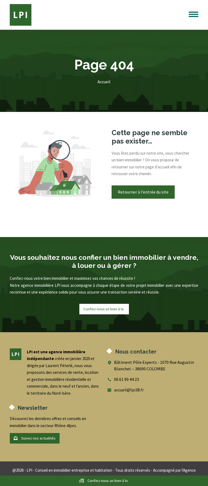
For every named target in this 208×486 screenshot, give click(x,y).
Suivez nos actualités (38, 438)
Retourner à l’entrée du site (143, 192)
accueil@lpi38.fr (129, 389)
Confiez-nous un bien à (104, 309)
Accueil (104, 81)
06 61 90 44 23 (126, 379)
